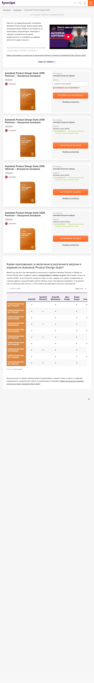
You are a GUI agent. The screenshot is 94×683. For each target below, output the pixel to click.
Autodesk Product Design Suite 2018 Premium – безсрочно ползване (25, 121)
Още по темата (46, 62)
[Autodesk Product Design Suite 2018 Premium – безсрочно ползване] (27, 146)
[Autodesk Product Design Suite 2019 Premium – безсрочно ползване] (27, 99)
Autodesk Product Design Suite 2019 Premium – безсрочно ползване (25, 74)
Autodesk (17, 10)
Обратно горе (88, 399)
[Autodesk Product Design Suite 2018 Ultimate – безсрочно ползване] (27, 192)
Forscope (7, 10)
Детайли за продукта (70, 102)
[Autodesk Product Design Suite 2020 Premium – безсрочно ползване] (27, 239)
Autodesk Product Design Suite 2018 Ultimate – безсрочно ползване (25, 167)
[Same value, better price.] (8, 3)
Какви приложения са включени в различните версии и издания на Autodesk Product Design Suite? (46, 55)
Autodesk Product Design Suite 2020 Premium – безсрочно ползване (25, 214)
